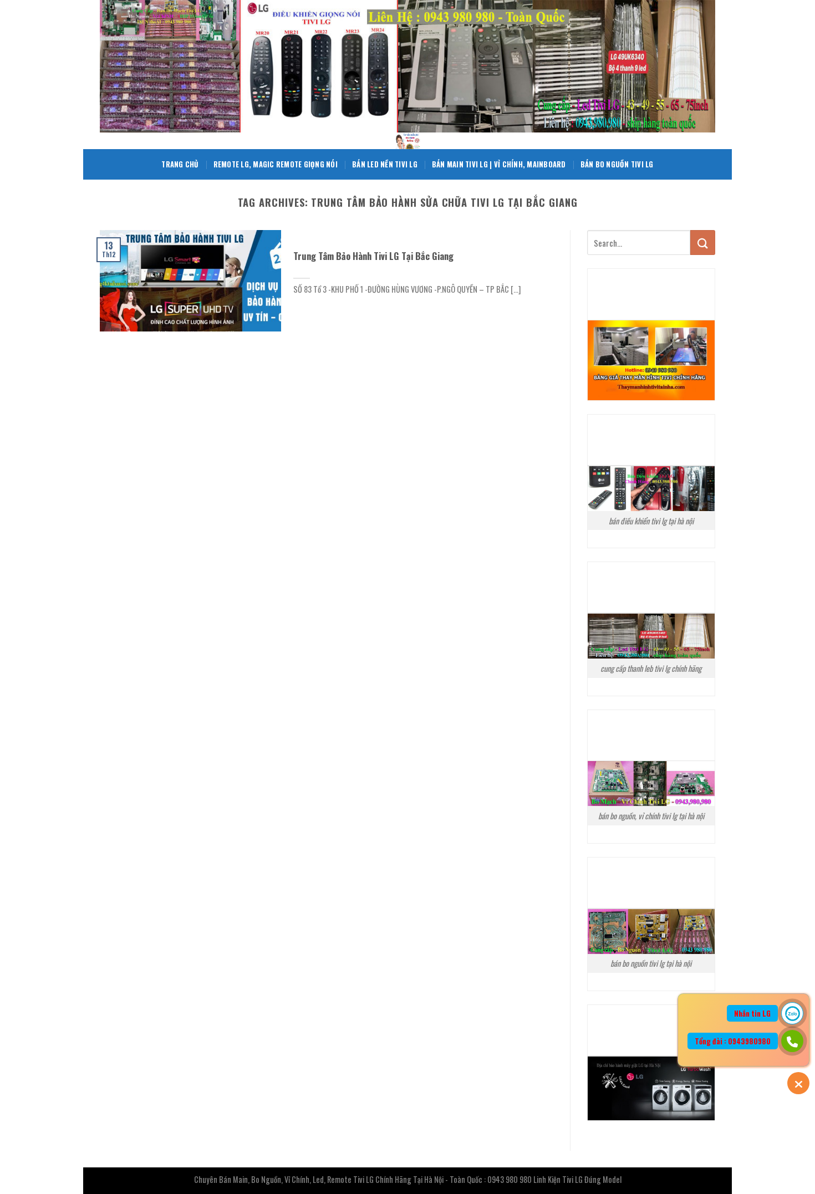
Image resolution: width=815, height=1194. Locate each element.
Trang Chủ (179, 164)
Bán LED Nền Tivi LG (384, 164)
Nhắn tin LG (752, 1013)
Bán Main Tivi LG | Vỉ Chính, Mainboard (499, 164)
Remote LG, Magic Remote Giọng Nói (275, 164)
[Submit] (702, 242)
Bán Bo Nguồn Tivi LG (617, 164)
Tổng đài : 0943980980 (733, 1041)
